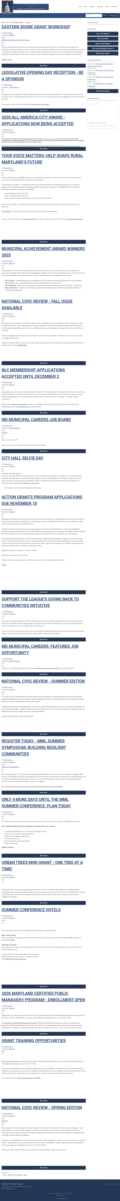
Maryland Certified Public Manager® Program (21, 1023)
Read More (44, 65)
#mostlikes (25, 483)
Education (21, 40)
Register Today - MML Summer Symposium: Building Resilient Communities (34, 747)
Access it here (22, 345)
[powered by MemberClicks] (60, 1199)
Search (105, 15)
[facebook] (109, 1184)
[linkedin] (111, 1184)
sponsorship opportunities (40, 104)
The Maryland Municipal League (97, 125)
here (31, 716)
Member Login (113, 15)
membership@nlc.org (23, 407)
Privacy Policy (60, 1195)
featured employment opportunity (47, 668)
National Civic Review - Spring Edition (42, 1107)
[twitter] (106, 1184)
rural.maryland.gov (29, 219)
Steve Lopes (8, 33)
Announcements (14, 428)
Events (10, 40)
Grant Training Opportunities (34, 1040)
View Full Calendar (102, 91)
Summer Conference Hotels (31, 909)
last (25, 1175)
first (5, 1175)
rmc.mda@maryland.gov (74, 219)
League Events (14, 87)
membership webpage (18, 404)
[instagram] (114, 1184)
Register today (7, 59)
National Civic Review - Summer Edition (43, 681)
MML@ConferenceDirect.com (16, 959)
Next (20, 1175)
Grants (27, 40)
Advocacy (15, 767)
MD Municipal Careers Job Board (36, 419)
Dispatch (15, 40)
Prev (10, 1175)
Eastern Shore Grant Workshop (36, 26)
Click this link (6, 211)
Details (4, 565)
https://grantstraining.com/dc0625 (29, 1078)
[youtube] (117, 1184)
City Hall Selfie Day (22, 458)
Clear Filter (27, 22)
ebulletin (5, 433)
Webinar (12, 35)
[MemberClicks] (26, 6)
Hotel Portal (10, 940)
